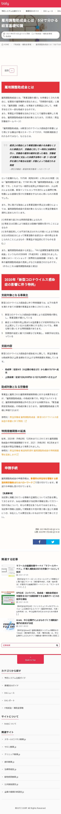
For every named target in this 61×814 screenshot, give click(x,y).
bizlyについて (10, 724)
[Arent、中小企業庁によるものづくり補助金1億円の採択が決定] (8, 625)
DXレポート (9, 700)
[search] (57, 645)
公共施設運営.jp (11, 784)
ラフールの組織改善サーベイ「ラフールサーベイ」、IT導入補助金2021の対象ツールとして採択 (37, 569)
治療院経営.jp (10, 769)
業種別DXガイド (32, 11)
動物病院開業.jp (11, 777)
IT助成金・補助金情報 (43, 34)
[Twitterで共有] (53, 541)
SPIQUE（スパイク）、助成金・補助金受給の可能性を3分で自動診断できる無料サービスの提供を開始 (37, 596)
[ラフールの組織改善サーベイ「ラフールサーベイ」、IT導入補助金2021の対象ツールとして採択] (8, 571)
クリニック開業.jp (12, 754)
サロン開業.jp (10, 747)
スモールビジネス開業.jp (15, 739)
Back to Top (30, 660)
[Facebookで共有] (39, 541)
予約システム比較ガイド (11, 11)
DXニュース (48, 11)
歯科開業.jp (9, 762)
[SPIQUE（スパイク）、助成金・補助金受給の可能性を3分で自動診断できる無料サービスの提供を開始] (8, 598)
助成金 (8, 36)
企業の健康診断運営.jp (14, 792)
